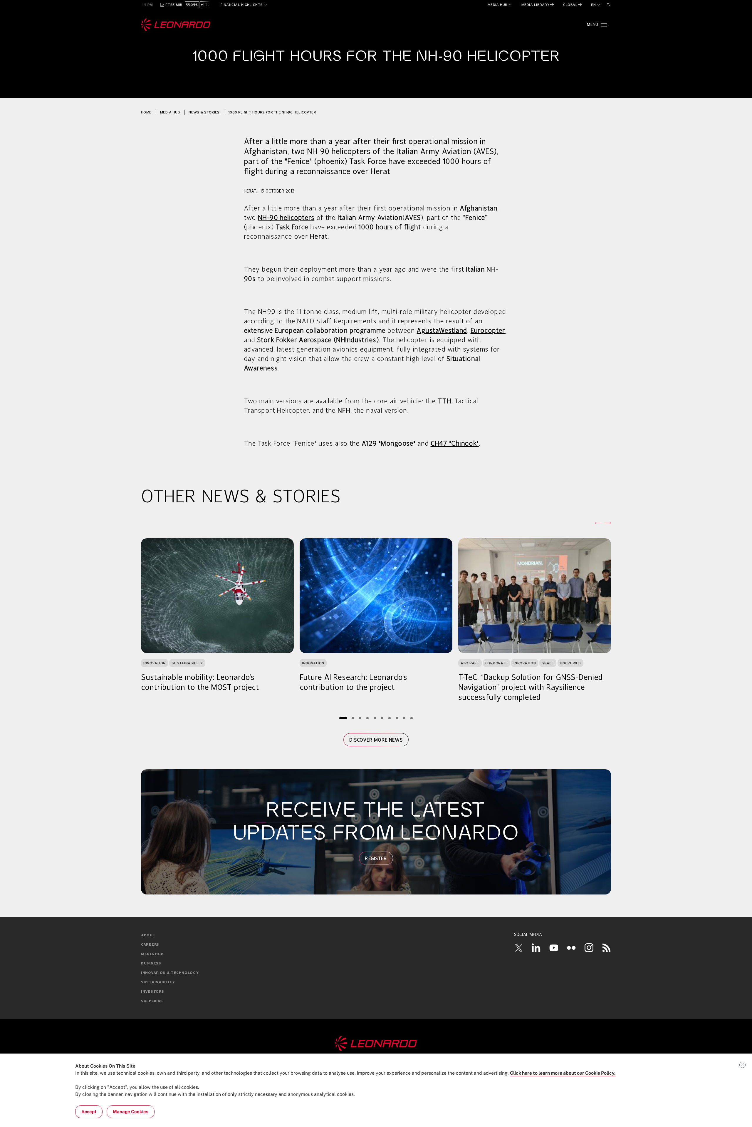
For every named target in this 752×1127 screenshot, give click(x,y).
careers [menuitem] (150, 945)
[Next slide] (607, 522)
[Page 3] (360, 718)
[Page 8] (397, 718)
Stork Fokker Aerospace (294, 340)
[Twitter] (518, 948)
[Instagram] (589, 948)
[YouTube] (553, 948)
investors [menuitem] (152, 992)
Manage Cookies (130, 1111)
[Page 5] (375, 718)
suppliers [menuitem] (152, 1001)
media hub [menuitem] (152, 954)
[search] (608, 4)
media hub (170, 112)
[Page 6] (382, 718)
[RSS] (606, 948)
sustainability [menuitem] (158, 982)
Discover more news (376, 740)
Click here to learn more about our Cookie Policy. (562, 1073)
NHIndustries (356, 340)
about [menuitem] (148, 935)
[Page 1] (343, 718)
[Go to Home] (376, 1043)
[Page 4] (367, 718)
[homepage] (176, 25)
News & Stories (204, 112)
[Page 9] (404, 718)
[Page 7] (389, 718)
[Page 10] (411, 718)
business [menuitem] (151, 963)
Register (376, 858)
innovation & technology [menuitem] (170, 973)
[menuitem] (500, 4)
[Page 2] (353, 718)
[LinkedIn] (536, 948)
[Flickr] (571, 948)
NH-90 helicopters (286, 218)
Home (146, 112)
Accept (88, 1111)
